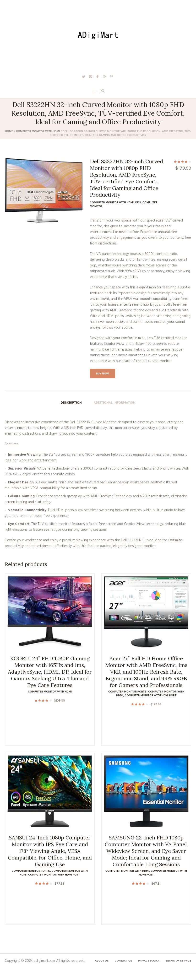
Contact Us (123, 960)
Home (9, 131)
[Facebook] (97, 76)
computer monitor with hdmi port (150, 695)
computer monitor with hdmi (38, 131)
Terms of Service (178, 960)
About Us (102, 960)
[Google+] (104, 76)
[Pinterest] (111, 76)
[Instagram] (90, 76)
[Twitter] (83, 76)
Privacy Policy (149, 960)
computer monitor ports (127, 691)
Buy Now (102, 373)
